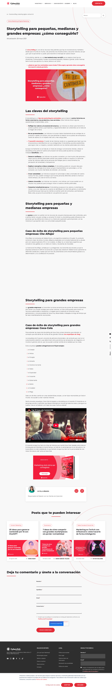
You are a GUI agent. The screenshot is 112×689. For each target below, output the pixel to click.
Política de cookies (63, 666)
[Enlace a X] (19, 658)
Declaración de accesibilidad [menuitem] (66, 663)
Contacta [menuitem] (39, 667)
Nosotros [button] (38, 3)
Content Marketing (16, 525)
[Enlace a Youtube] (8, 658)
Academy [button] (68, 3)
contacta (98, 3)
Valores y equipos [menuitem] (41, 658)
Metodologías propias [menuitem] (42, 655)
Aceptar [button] (67, 685)
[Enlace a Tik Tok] (22, 658)
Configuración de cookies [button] (53, 685)
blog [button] (75, 3)
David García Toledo (62, 558)
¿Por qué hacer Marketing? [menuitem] (43, 652)
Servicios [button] (48, 3)
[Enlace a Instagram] (10, 658)
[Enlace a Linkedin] (13, 658)
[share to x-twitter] (110, 341)
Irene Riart (32, 558)
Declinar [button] (80, 685)
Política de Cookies (41, 679)
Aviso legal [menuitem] (61, 655)
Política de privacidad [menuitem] (64, 652)
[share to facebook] (110, 338)
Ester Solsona (98, 558)
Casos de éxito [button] (58, 3)
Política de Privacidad (45, 619)
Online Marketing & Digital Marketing (18, 21)
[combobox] (92, 15)
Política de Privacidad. (91, 671)
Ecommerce (47, 525)
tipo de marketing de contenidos (49, 118)
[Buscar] (103, 15)
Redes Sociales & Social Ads (85, 525)
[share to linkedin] (110, 334)
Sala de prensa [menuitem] (40, 664)
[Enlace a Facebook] (16, 658)
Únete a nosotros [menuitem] (41, 661)
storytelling (31, 50)
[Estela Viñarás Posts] (82, 491)
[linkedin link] (76, 491)
